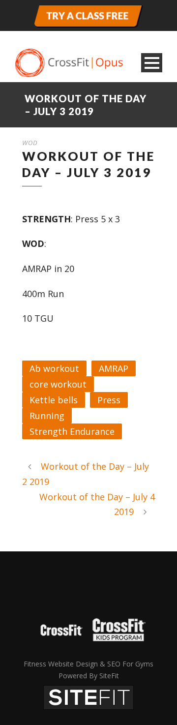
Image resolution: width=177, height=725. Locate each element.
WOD (30, 142)
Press (108, 400)
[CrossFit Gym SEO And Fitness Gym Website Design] (88, 696)
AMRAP (113, 368)
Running (47, 416)
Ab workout (54, 368)
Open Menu (151, 62)
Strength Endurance (72, 431)
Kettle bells (54, 400)
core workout (58, 384)
